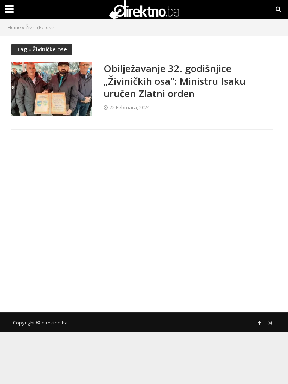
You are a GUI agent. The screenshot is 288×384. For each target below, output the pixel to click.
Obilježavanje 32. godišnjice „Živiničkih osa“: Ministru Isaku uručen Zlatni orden (175, 81)
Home (14, 27)
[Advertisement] (76, 203)
